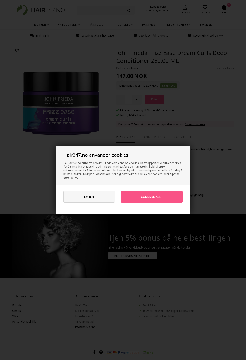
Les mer (89, 197)
